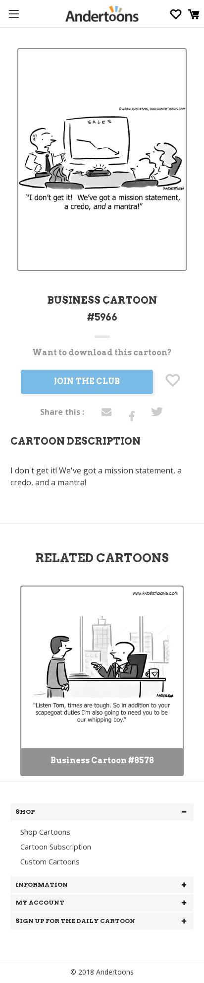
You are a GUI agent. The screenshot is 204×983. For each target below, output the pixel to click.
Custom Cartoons (50, 861)
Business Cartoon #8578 (102, 760)
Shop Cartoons (45, 832)
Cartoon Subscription (55, 847)
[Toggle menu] (13, 13)
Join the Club (87, 381)
